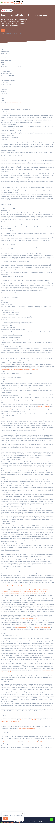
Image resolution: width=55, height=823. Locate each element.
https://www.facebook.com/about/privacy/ (28, 618)
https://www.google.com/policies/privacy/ (29, 719)
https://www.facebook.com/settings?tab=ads (41, 625)
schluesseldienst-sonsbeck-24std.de (14, 102)
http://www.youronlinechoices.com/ (12, 408)
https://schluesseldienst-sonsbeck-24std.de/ (12, 105)
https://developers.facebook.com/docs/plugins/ (14, 585)
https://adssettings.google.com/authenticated (10, 721)
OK (5, 818)
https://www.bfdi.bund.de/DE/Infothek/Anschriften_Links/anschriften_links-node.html (19, 369)
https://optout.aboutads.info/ (44, 406)
